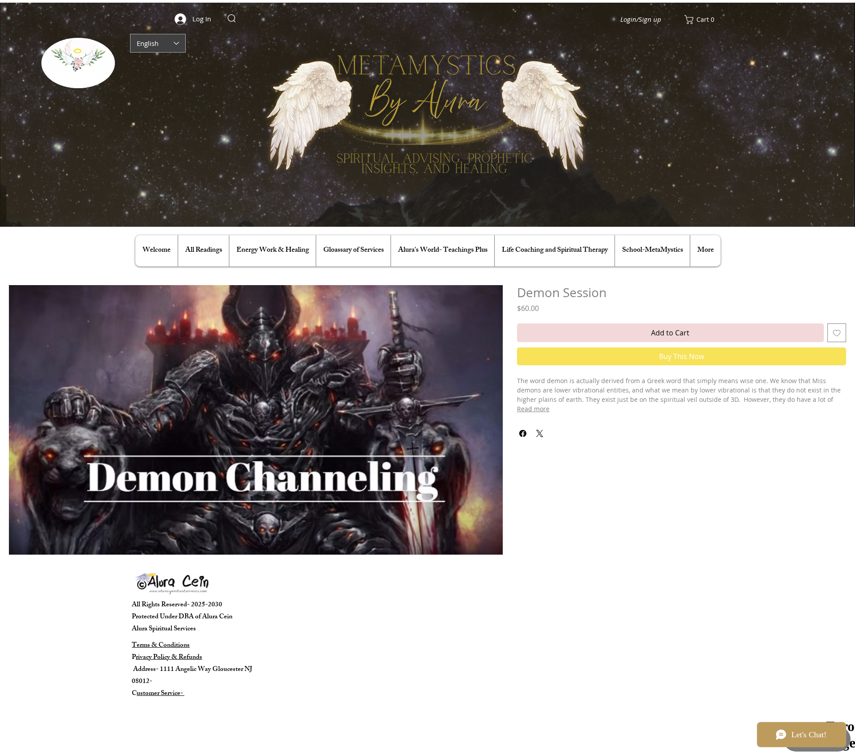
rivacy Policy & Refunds (169, 658)
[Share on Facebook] (522, 433)
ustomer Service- (160, 694)
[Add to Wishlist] (836, 332)
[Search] (231, 18)
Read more (533, 409)
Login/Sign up (640, 19)
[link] (702, 19)
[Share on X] (539, 433)
